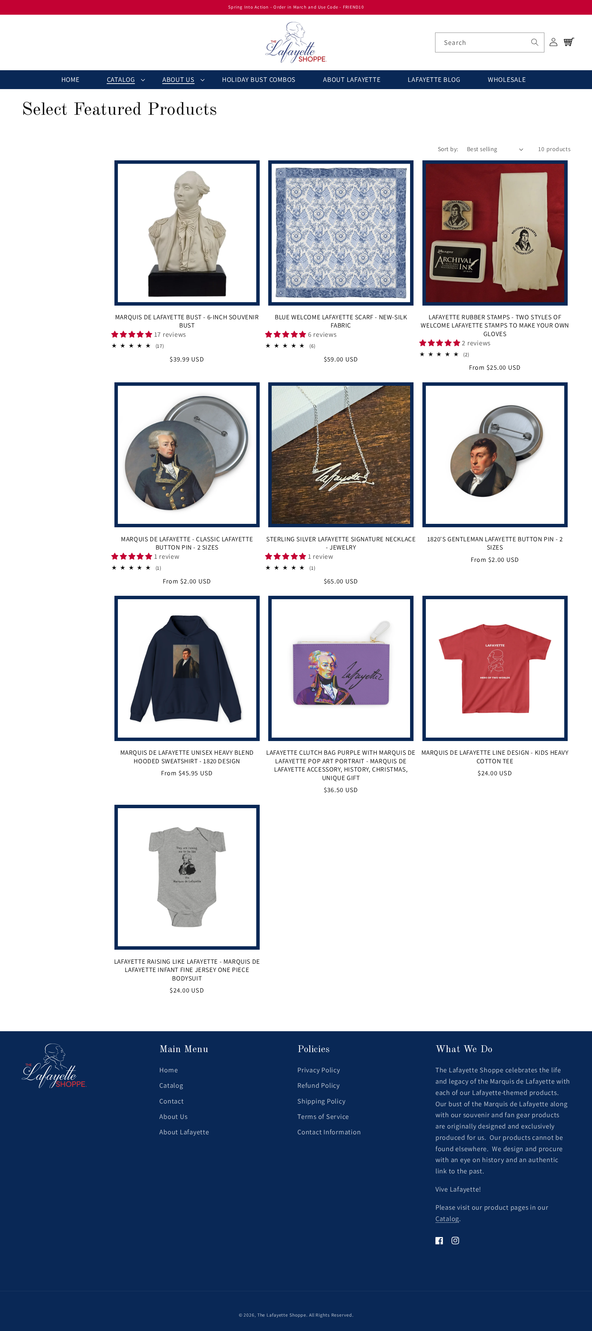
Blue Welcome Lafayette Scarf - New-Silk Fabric (341, 321)
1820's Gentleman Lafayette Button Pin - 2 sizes (495, 543)
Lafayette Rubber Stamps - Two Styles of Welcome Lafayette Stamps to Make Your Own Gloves (495, 325)
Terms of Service (323, 1116)
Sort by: (448, 149)
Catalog (121, 79)
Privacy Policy (318, 1069)
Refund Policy (318, 1085)
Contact (171, 1101)
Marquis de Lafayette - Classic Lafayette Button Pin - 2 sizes (187, 543)
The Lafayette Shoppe (282, 1315)
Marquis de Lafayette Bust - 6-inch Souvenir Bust (187, 321)
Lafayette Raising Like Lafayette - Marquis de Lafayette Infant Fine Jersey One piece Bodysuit (187, 969)
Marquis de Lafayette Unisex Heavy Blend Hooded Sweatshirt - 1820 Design (187, 756)
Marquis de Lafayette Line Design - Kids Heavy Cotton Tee (495, 756)
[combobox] (489, 42)
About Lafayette (184, 1131)
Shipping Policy (321, 1101)
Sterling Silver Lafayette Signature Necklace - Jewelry (341, 543)
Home (168, 1069)
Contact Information (329, 1131)
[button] (121, 79)
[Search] (534, 42)
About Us (178, 79)
